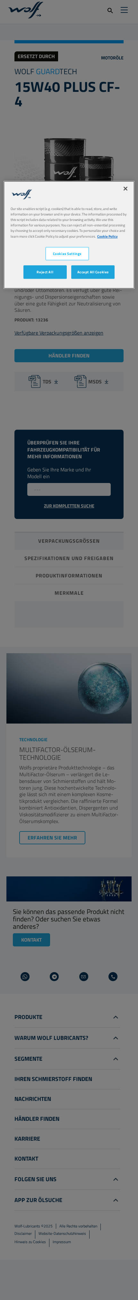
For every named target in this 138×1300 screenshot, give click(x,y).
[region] (69, 235)
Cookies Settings (67, 253)
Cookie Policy (107, 236)
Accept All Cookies (93, 272)
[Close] (125, 188)
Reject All (45, 272)
